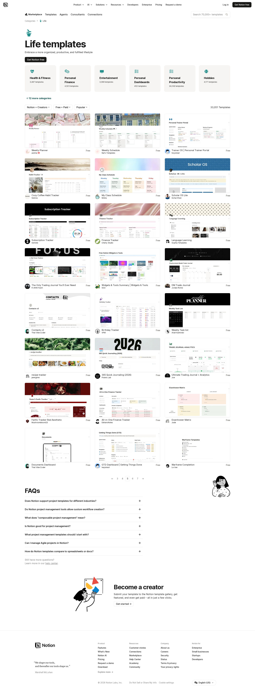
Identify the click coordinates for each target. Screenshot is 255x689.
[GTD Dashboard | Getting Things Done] (127, 445)
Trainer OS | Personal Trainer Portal (190, 150)
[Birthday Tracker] (127, 310)
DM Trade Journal (181, 285)
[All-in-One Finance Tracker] (127, 400)
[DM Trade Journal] (197, 265)
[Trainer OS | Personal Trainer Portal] (197, 130)
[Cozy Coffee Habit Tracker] (57, 175)
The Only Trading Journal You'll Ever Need (54, 285)
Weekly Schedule (111, 150)
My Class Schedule (112, 195)
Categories (30, 21)
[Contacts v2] (57, 310)
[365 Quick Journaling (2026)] (127, 355)
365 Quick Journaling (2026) (116, 374)
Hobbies (209, 78)
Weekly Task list (180, 330)
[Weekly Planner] (57, 130)
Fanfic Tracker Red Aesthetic (47, 419)
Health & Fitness (40, 78)
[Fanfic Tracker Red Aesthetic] (57, 400)
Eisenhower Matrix (181, 419)
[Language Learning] (197, 220)
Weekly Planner (40, 150)
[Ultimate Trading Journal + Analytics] (197, 355)
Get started (123, 603)
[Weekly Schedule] (127, 130)
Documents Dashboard (43, 464)
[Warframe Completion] (197, 445)
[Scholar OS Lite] (197, 175)
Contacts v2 (38, 330)
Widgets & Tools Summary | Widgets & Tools (125, 285)
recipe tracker (39, 374)
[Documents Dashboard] (57, 445)
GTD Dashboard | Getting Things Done (122, 464)
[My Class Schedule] (127, 175)
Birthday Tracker (110, 330)
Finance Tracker (110, 240)
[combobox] (210, 14)
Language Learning (182, 240)
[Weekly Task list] (197, 310)
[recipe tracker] (57, 355)
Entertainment (108, 78)
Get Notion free (35, 59)
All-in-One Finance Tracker (116, 419)
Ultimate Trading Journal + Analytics (190, 374)
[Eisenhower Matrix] (197, 400)
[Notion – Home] (6, 4)
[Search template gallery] (227, 14)
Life (44, 21)
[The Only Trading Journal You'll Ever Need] (57, 265)
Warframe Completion (183, 464)
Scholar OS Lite (180, 195)
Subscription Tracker (42, 240)
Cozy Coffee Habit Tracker (45, 195)
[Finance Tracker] (127, 220)
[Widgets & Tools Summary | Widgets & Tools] (127, 265)
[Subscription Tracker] (57, 220)
